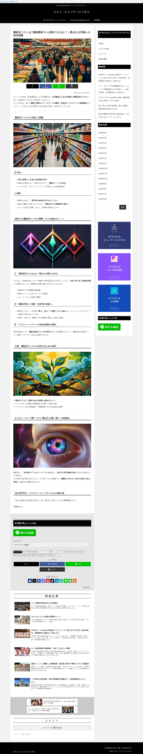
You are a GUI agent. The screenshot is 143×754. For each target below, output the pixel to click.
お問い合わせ (127, 748)
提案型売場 (37, 555)
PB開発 (32, 552)
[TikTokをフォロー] (52, 581)
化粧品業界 (18, 552)
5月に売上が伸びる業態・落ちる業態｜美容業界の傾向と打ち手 (113, 107)
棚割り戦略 (46, 555)
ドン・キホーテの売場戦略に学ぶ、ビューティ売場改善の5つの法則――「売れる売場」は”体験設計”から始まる (114, 89)
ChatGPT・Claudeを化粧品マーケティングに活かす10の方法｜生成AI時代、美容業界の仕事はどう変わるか (114, 78)
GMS (26, 552)
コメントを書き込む (52, 727)
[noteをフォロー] (61, 581)
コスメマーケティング (43, 552)
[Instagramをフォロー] (43, 581)
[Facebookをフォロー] (39, 581)
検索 (122, 207)
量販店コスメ (55, 555)
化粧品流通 (80, 552)
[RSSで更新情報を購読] (75, 581)
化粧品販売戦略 (19, 555)
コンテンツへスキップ (9, 2)
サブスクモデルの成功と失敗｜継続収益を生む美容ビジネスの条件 (114, 99)
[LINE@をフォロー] (66, 581)
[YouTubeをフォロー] (48, 581)
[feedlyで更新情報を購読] (70, 581)
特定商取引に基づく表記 (113, 748)
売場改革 (29, 555)
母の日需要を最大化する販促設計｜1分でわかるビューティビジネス (113, 115)
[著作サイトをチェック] (30, 581)
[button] (72, 86)
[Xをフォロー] (34, 581)
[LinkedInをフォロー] (57, 581)
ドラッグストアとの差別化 (59, 552)
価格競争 (71, 552)
